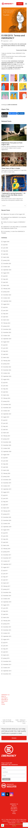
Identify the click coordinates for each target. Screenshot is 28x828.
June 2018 (5, 536)
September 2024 (7, 301)
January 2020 (6, 476)
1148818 (18, 822)
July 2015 (5, 642)
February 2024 (6, 323)
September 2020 (7, 451)
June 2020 (5, 461)
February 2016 (6, 620)
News (2, 702)
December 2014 (7, 661)
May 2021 (5, 426)
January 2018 (6, 551)
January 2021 (6, 439)
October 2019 (6, 486)
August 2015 (6, 639)
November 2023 (7, 332)
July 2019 (5, 495)
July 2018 (5, 533)
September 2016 (7, 602)
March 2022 (6, 395)
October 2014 (6, 667)
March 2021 (6, 432)
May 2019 (5, 501)
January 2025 (6, 291)
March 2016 (6, 617)
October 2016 (6, 598)
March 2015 (6, 655)
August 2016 (6, 605)
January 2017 (6, 589)
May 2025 (5, 279)
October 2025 (6, 266)
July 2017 (5, 570)
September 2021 (7, 414)
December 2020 (7, 442)
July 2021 (5, 420)
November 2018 (7, 520)
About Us (3, 696)
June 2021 (5, 423)
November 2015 (7, 630)
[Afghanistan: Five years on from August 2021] (14, 132)
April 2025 (5, 282)
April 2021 (5, 429)
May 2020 (5, 464)
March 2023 (6, 357)
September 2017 (7, 564)
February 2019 (6, 511)
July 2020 (5, 457)
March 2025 (6, 285)
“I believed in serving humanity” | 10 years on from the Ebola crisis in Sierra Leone (13, 195)
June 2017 (5, 573)
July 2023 (5, 345)
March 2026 (6, 257)
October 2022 (6, 373)
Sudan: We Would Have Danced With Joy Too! (7, 721)
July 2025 (5, 276)
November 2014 (7, 664)
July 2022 (5, 382)
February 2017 (6, 586)
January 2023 (6, 363)
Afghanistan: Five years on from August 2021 (11, 143)
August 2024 (6, 304)
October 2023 (6, 335)
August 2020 (6, 454)
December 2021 (7, 404)
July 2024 (5, 307)
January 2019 (6, 514)
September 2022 (7, 376)
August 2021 (6, 417)
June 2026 (5, 248)
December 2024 (7, 295)
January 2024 (6, 326)
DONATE (20, 3)
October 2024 (6, 298)
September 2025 (7, 269)
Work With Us (4, 699)
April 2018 (5, 542)
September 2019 (7, 489)
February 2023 (6, 360)
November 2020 (7, 445)
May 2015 (5, 649)
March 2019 (6, 508)
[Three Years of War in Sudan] (14, 159)
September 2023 (7, 338)
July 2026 (5, 244)
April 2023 (5, 354)
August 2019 (6, 492)
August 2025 (6, 273)
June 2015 (5, 645)
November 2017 (7, 558)
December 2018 (7, 517)
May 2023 (5, 351)
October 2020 (6, 448)
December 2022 (7, 367)
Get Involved (4, 701)
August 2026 (6, 241)
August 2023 (6, 342)
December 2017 (7, 555)
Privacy (3, 704)
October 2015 (6, 633)
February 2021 (6, 435)
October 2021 (6, 410)
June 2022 (5, 385)
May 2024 (5, 313)
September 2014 (7, 670)
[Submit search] (25, 205)
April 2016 (5, 614)
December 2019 (7, 479)
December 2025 (7, 263)
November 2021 (7, 407)
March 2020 (6, 470)
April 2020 (5, 467)
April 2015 (5, 652)
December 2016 (7, 592)
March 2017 (6, 583)
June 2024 (5, 310)
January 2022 (6, 401)
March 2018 (6, 545)
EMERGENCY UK (5, 694)
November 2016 (7, 595)
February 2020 (6, 473)
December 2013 (7, 674)
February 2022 (6, 398)
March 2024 (6, 320)
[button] (26, 3)
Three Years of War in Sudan (10, 168)
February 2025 (6, 288)
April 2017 (5, 580)
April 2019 (5, 504)
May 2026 (5, 251)
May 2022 (5, 388)
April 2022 (5, 392)
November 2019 (7, 482)
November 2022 (7, 370)
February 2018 (6, 548)
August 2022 (6, 379)
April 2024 (5, 316)
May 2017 (5, 576)
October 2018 (6, 523)
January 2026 (6, 260)
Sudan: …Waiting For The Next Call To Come (20, 721)
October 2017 (6, 561)
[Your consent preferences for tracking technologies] (2, 825)
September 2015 (7, 636)
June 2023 (5, 348)
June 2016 (5, 608)
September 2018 (7, 526)
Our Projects (4, 698)
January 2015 (6, 658)
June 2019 (5, 498)
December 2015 (7, 627)
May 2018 (5, 539)
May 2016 (5, 611)
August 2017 (6, 567)
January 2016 (6, 623)
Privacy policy (5, 824)
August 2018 (6, 529)
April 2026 (5, 254)
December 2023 (7, 329)
